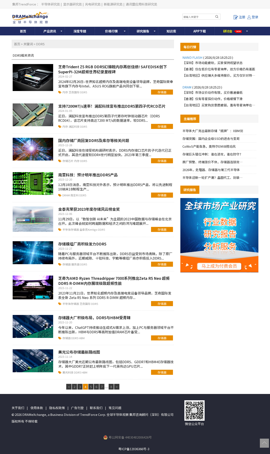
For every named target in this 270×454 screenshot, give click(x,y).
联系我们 (96, 408)
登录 (255, 16)
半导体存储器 (71, 230)
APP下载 (199, 31)
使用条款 (36, 408)
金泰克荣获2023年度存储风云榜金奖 (89, 209)
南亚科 (74, 195)
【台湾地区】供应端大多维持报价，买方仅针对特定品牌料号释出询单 (219, 75)
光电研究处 (93, 4)
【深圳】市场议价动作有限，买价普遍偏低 (212, 92)
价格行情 (111, 31)
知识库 (171, 31)
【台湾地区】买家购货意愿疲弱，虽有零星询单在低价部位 (219, 105)
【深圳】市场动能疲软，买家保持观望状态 (212, 62)
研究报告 (143, 31)
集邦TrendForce (24, 4)
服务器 (75, 264)
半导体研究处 (50, 4)
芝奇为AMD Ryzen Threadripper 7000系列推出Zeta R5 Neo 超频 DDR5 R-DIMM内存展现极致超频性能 (114, 280)
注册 (242, 16)
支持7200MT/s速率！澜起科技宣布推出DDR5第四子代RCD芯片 (112, 106)
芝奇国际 (74, 92)
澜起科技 (74, 127)
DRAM (66, 195)
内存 (65, 92)
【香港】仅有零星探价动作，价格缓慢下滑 (212, 98)
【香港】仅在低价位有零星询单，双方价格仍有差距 (218, 69)
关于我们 (18, 408)
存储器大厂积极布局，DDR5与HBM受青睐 (94, 317)
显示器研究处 (72, 4)
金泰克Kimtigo (89, 230)
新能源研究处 (113, 4)
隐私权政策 (57, 408)
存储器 (162, 92)
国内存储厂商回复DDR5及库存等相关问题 (93, 140)
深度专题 (79, 31)
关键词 (28, 44)
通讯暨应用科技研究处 (141, 4)
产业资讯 (49, 31)
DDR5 (83, 92)
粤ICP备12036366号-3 (133, 449)
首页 (23, 31)
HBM (82, 338)
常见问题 (115, 408)
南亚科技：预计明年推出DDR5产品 (88, 174)
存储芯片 (68, 161)
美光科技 (68, 372)
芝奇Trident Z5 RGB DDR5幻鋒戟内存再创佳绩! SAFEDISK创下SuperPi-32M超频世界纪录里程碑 (112, 69)
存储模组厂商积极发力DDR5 (82, 243)
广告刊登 (77, 408)
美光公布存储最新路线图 (79, 352)
